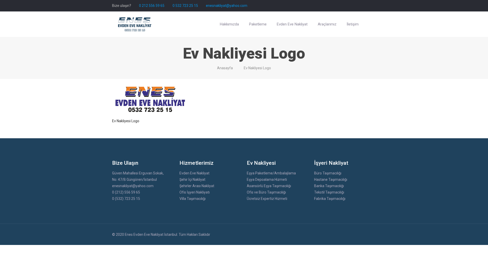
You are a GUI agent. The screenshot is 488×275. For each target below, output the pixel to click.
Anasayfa (225, 68)
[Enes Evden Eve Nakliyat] (135, 24)
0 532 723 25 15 (185, 6)
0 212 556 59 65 (151, 6)
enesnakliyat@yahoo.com (226, 6)
